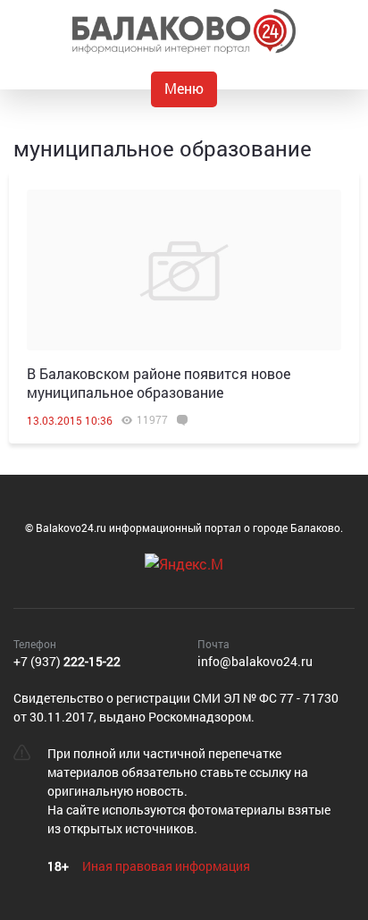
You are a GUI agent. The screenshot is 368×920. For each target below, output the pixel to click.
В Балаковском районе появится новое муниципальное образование (158, 382)
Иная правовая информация (166, 865)
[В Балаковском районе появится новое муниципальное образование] (184, 270)
